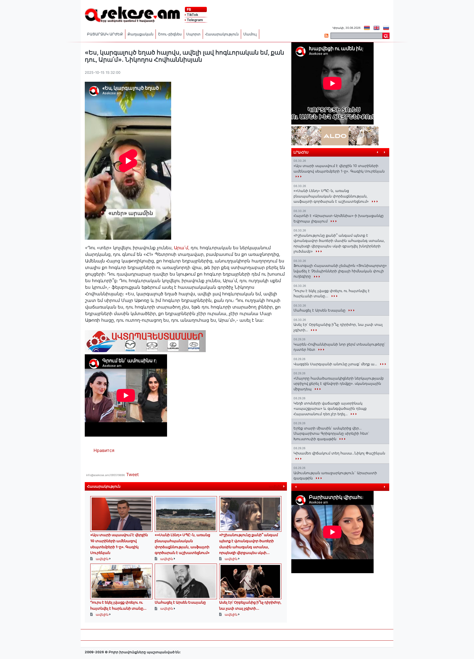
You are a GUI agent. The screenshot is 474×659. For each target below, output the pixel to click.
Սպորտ (193, 34)
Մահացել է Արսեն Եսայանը (180, 602)
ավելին (276, 486)
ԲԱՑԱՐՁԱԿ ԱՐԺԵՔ (105, 34)
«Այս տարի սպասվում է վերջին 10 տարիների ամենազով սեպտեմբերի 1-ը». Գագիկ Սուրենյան (339, 168)
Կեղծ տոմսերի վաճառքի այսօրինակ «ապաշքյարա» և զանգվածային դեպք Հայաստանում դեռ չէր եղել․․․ (330, 408)
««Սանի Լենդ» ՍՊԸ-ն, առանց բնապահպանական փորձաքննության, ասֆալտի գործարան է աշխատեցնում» (332, 195)
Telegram (194, 20)
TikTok (192, 15)
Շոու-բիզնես (170, 34)
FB (188, 9)
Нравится (104, 450)
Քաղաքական (140, 34)
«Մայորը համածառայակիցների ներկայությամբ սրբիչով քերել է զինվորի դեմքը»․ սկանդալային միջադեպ (339, 383)
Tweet (132, 474)
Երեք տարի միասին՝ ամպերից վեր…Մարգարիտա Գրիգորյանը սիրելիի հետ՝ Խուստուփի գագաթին (331, 433)
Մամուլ (250, 34)
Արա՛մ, (182, 247)
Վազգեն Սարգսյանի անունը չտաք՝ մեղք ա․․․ (336, 364)
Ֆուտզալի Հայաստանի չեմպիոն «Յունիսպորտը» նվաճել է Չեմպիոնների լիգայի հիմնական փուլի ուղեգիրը (340, 270)
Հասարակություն (222, 34)
